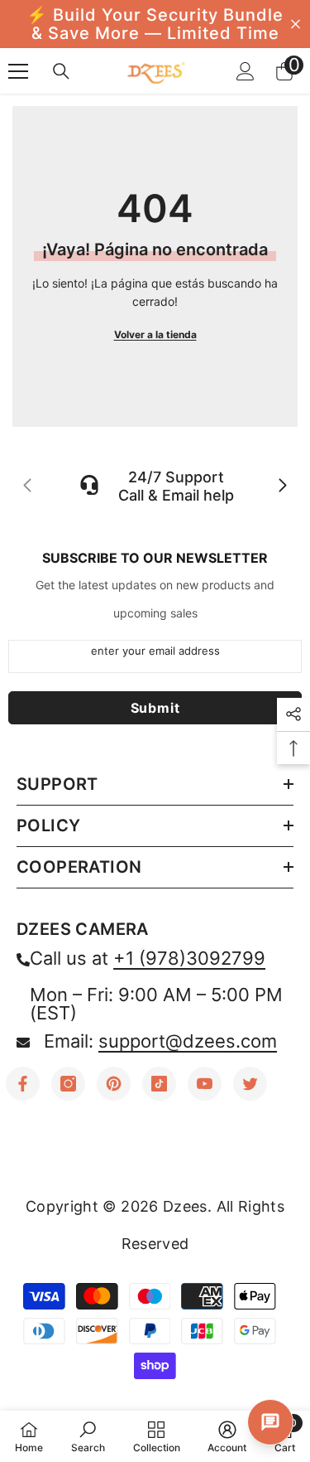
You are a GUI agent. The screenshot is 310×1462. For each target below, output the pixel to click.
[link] (88, 1436)
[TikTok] (159, 1084)
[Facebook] (23, 1084)
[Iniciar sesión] (245, 71)
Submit (155, 708)
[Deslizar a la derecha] (282, 486)
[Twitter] (250, 1084)
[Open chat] (270, 1422)
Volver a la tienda (155, 334)
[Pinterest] (114, 1084)
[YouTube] (205, 1084)
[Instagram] (68, 1084)
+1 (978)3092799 (189, 958)
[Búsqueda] (61, 71)
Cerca (295, 24)
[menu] (18, 71)
